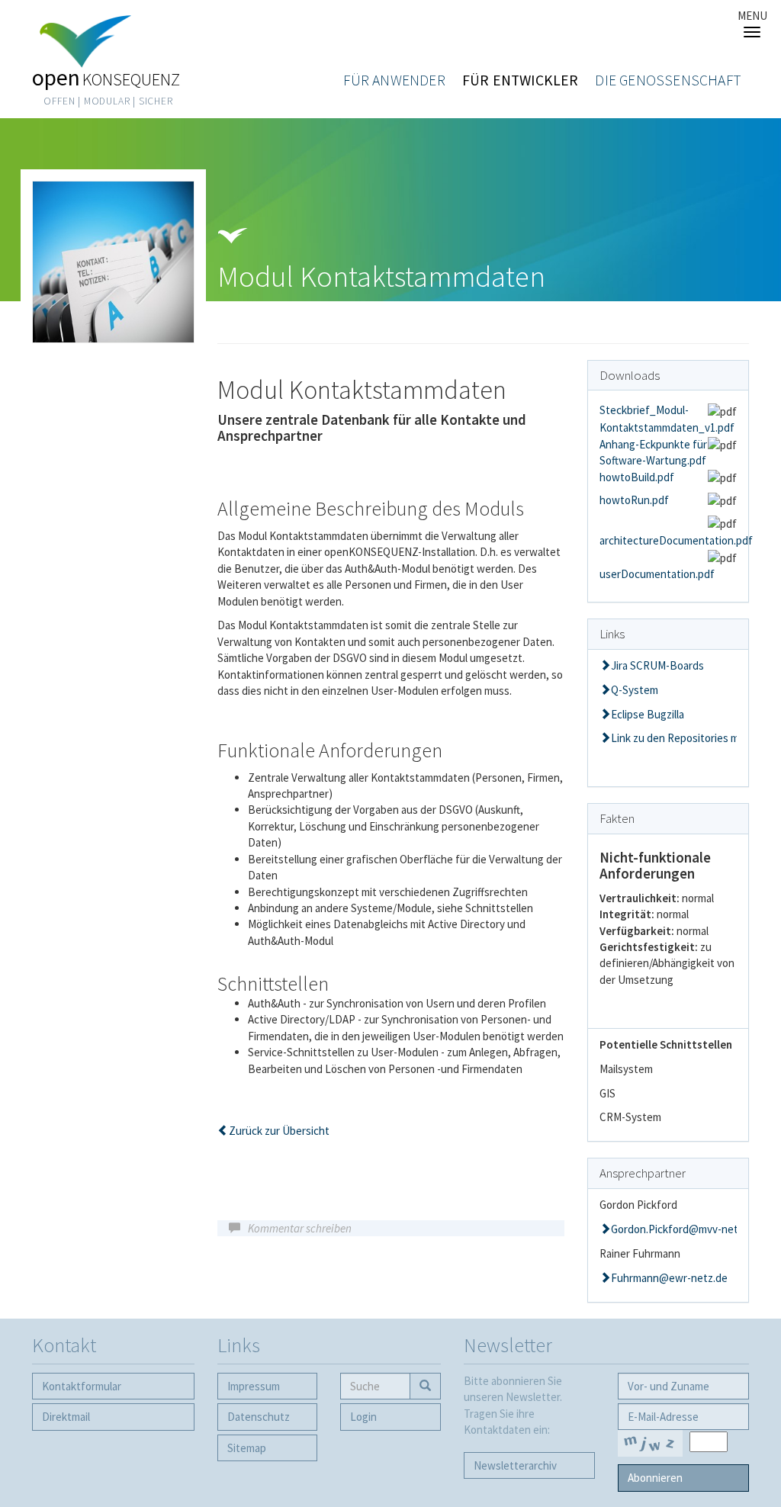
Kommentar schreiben (300, 1228)
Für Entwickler (520, 80)
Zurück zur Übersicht (279, 1130)
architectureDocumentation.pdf (676, 540)
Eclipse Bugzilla (647, 714)
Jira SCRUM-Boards (657, 665)
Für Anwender (394, 80)
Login (363, 1416)
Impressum (253, 1386)
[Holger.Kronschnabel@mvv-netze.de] (668, 1278)
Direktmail (66, 1416)
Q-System (634, 690)
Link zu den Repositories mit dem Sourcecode (674, 738)
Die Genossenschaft (668, 80)
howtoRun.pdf (634, 500)
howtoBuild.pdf (636, 477)
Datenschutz (258, 1416)
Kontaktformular (81, 1386)
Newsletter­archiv (515, 1465)
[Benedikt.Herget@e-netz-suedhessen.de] (668, 1229)
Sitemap (246, 1448)
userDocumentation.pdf (657, 574)
